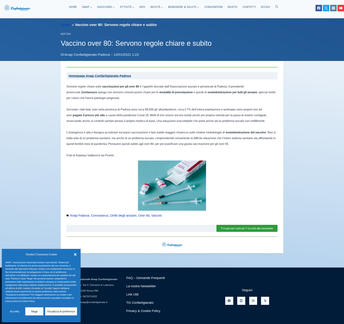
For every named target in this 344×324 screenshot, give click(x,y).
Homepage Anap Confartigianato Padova (100, 76)
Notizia (66, 34)
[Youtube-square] (241, 301)
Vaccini (156, 215)
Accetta (14, 311)
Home (73, 7)
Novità (66, 25)
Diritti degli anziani (123, 215)
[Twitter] (326, 8)
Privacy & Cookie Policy (143, 311)
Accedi (265, 7)
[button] (75, 254)
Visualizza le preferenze (61, 311)
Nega (34, 311)
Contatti (249, 7)
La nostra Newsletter (141, 286)
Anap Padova (79, 215)
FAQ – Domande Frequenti (145, 278)
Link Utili (132, 294)
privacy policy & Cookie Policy (20, 301)
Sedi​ (142, 7)
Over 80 (144, 215)
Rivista (232, 7)
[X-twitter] (265, 301)
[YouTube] (341, 8)
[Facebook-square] (229, 301)
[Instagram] (333, 8)
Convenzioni (213, 7)
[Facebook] (319, 8)
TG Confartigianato (140, 302)
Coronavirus (99, 215)
